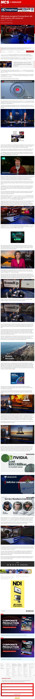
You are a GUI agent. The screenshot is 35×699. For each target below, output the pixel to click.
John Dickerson (23, 195)
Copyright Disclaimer (7, 671)
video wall (12, 196)
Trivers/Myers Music (10, 75)
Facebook (30, 670)
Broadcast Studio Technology (25, 670)
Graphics (2, 22)
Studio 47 (21, 57)
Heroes (19, 576)
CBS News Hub (22, 71)
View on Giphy (32, 322)
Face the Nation (31, 225)
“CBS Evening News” (4, 54)
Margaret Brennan (8, 226)
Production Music (14, 671)
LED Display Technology (13, 670)
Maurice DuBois (15, 195)
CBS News (2, 577)
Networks (11, 22)
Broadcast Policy (20, 670)
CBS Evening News (8, 576)
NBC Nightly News (30, 198)
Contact (30, 669)
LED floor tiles (5, 72)
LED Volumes (2, 578)
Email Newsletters (31, 667)
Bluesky (30, 671)
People (19, 671)
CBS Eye (24, 101)
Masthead (7, 665)
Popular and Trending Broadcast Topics (25, 665)
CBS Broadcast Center (29, 57)
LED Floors (13, 577)
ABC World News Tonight (6, 199)
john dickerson (9, 577)
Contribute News (31, 668)
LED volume (21, 70)
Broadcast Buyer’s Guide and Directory (14, 665)
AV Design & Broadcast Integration (13, 668)
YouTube (30, 672)
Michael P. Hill (4, 20)
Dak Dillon (2, 667)
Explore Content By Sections (20, 665)
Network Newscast (6, 22)
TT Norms (9, 518)
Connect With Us (31, 664)
